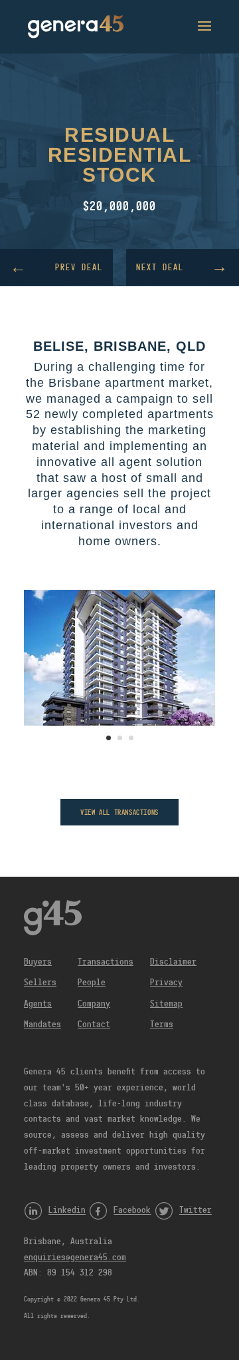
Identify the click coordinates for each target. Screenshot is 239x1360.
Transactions (105, 961)
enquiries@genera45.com (75, 1257)
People (92, 982)
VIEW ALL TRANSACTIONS (119, 812)
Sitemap (166, 1003)
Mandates (42, 1024)
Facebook (132, 1210)
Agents (38, 1003)
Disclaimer (173, 961)
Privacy (166, 982)
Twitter (195, 1210)
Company (94, 1003)
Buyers (38, 961)
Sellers (40, 982)
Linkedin (67, 1210)
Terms (161, 1024)
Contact (94, 1024)
